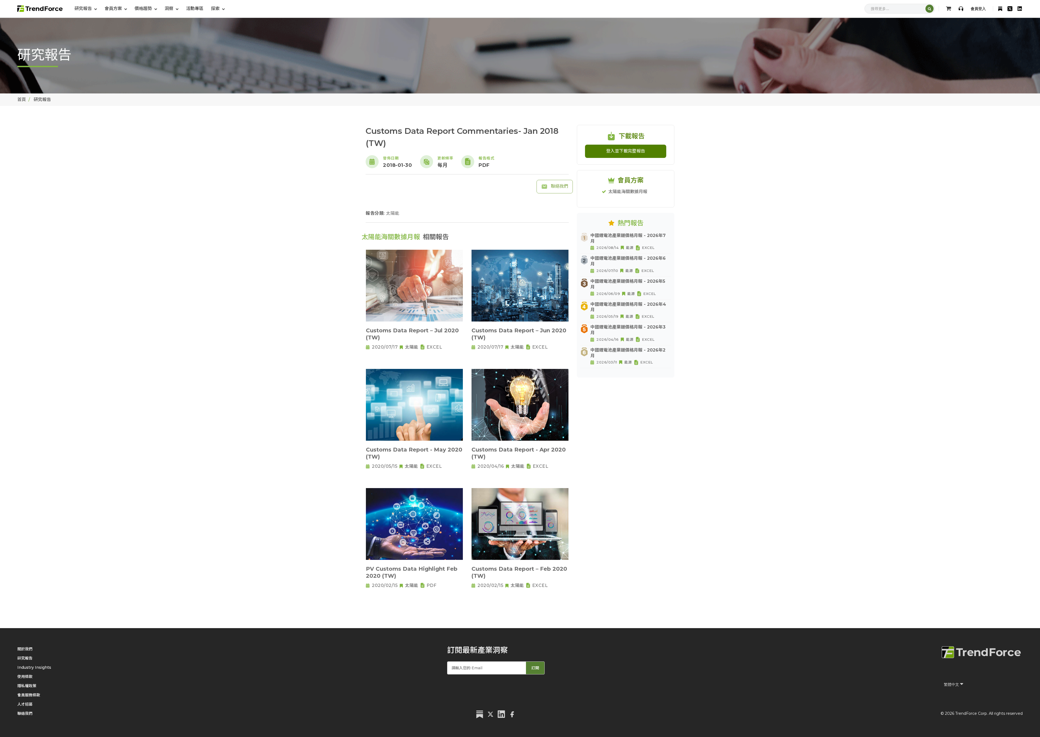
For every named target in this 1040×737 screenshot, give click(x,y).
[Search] (929, 9)
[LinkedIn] (1019, 8)
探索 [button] (216, 8)
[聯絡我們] (961, 8)
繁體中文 (952, 684)
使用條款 (24, 676)
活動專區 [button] (194, 8)
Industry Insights (34, 667)
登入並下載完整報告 (625, 151)
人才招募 (24, 704)
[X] (1010, 8)
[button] (116, 8)
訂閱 (535, 667)
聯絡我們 (559, 186)
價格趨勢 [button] (144, 8)
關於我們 (24, 649)
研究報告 (24, 658)
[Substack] (1000, 8)
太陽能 (392, 213)
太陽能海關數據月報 (627, 191)
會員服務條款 (28, 695)
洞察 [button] (169, 8)
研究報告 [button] (83, 8)
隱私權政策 (26, 685)
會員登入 (978, 8)
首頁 (21, 99)
